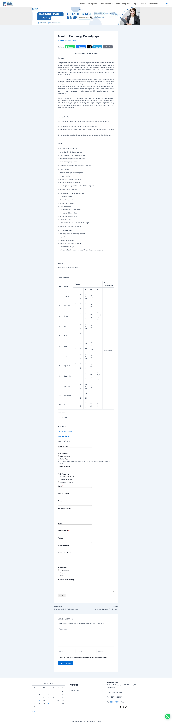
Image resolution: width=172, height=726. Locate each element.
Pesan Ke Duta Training (66, 580)
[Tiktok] (126, 707)
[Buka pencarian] (167, 3)
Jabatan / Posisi (63, 493)
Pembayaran (62, 568)
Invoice (62, 573)
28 (53, 703)
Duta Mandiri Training (65, 431)
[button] (167, 716)
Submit (61, 595)
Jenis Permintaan (64, 474)
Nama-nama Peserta (65, 553)
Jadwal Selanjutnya (66, 479)
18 (39, 700)
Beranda (82, 4)
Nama (60, 486)
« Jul (33, 712)
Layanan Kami (106, 4)
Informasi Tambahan (67, 482)
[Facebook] (120, 707)
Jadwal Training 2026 (122, 4)
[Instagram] (123, 707)
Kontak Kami (153, 4)
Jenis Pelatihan (63, 454)
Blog (134, 4)
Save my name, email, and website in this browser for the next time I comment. (83, 657)
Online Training (65, 459)
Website (61, 538)
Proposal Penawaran (67, 476)
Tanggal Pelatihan (64, 466)
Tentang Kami (92, 4)
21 (53, 700)
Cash (62, 576)
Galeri (142, 4)
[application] (98, 3)
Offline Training (65, 456)
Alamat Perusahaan (64, 508)
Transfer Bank (65, 570)
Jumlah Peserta (64, 545)
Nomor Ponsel (63, 530)
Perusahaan (62, 501)
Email (60, 523)
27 (49, 703)
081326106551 (115, 702)
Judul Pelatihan (64, 446)
